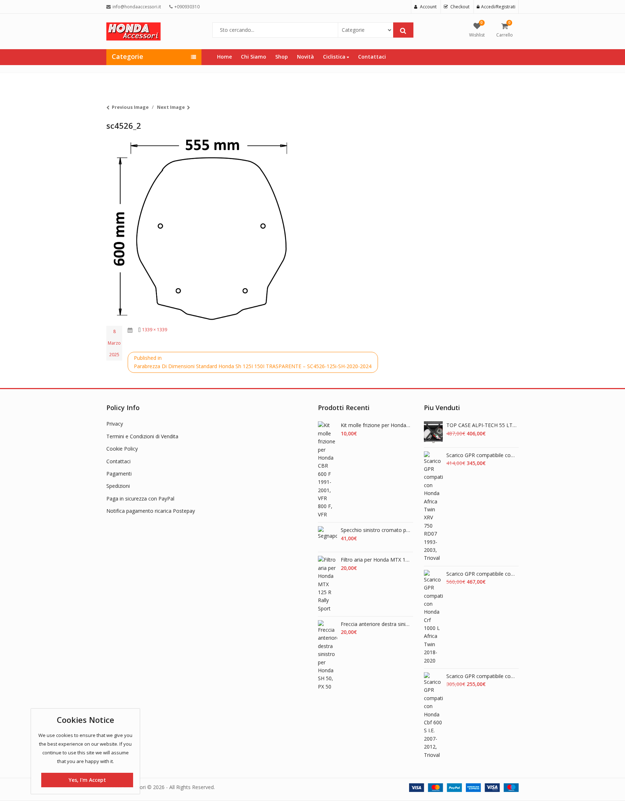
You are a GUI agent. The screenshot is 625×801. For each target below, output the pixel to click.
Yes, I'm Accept (87, 779)
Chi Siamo (253, 56)
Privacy (114, 423)
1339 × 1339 (154, 330)
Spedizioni (118, 485)
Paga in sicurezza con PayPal (140, 498)
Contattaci (372, 56)
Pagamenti (119, 473)
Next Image (171, 107)
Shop (281, 56)
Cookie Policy (122, 448)
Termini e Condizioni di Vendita (142, 436)
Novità (305, 56)
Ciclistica (335, 56)
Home (224, 56)
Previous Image (130, 107)
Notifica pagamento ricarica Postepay (150, 510)
